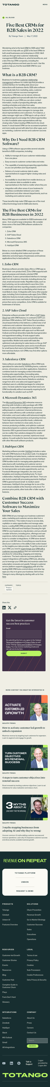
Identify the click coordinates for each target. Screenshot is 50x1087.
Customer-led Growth (11, 955)
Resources (6, 970)
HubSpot (28, 451)
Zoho (27, 269)
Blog (4, 975)
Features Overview (10, 925)
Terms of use (32, 955)
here (4, 577)
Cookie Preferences (35, 975)
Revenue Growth (34, 915)
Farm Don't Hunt (9, 997)
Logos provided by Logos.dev (42, 1063)
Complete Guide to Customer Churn (10, 986)
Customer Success (35, 925)
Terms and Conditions (14, 642)
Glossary (5, 1002)
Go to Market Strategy (36, 920)
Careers (30, 1028)
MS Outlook (7, 1038)
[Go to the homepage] (10, 4)
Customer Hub (8, 980)
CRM (26, 48)
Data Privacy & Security (36, 980)
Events (5, 965)
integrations (28, 567)
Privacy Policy (30, 642)
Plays (4, 992)
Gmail (4, 1042)
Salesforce (26, 364)
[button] (45, 4)
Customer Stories (9, 960)
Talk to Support (29, 1063)
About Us (30, 1018)
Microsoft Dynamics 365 (16, 403)
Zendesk (5, 1023)
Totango (5, 910)
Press (29, 1023)
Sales (29, 930)
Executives (31, 934)
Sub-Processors (33, 970)
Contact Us (31, 1033)
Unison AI (6, 920)
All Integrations (8, 1047)
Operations (31, 939)
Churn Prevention (34, 910)
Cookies (30, 965)
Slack (4, 1033)
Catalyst (5, 915)
